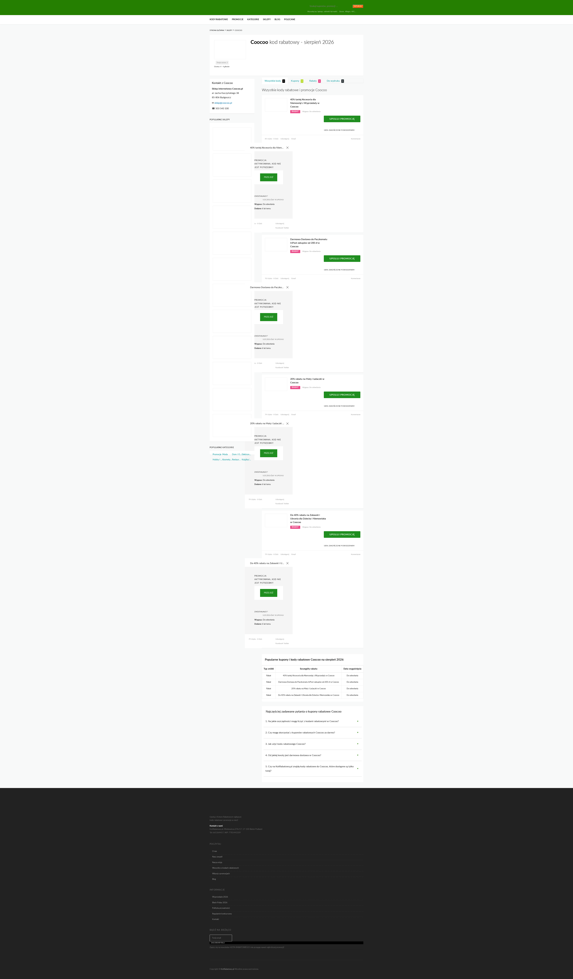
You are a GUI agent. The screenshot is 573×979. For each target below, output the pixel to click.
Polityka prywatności (221, 908)
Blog (277, 20)
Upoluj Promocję (342, 119)
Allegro (347, 11)
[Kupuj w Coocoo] (230, 49)
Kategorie (253, 20)
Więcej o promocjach (221, 874)
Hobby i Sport (217, 460)
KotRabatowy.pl (227, 969)
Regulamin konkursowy (222, 914)
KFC (353, 11)
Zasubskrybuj (218, 943)
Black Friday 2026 (219, 902)
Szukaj (358, 6)
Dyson (341, 11)
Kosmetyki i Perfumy (227, 460)
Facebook (279, 228)
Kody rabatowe (219, 20)
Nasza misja (217, 862)
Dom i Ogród (237, 454)
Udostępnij (285, 139)
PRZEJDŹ (268, 177)
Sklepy (267, 20)
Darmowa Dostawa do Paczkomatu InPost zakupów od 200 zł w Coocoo (308, 243)
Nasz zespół (217, 857)
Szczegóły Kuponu (273, 200)
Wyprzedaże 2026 (220, 897)
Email (293, 139)
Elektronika (246, 454)
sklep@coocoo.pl (223, 103)
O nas (214, 851)
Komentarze (355, 139)
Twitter (286, 228)
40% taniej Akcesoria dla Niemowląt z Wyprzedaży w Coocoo (304, 103)
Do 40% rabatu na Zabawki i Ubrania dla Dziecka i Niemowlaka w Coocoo (308, 518)
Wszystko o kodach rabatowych (225, 868)
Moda (225, 454)
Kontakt (215, 919)
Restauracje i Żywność (237, 460)
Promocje (238, 20)
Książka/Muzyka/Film (246, 460)
